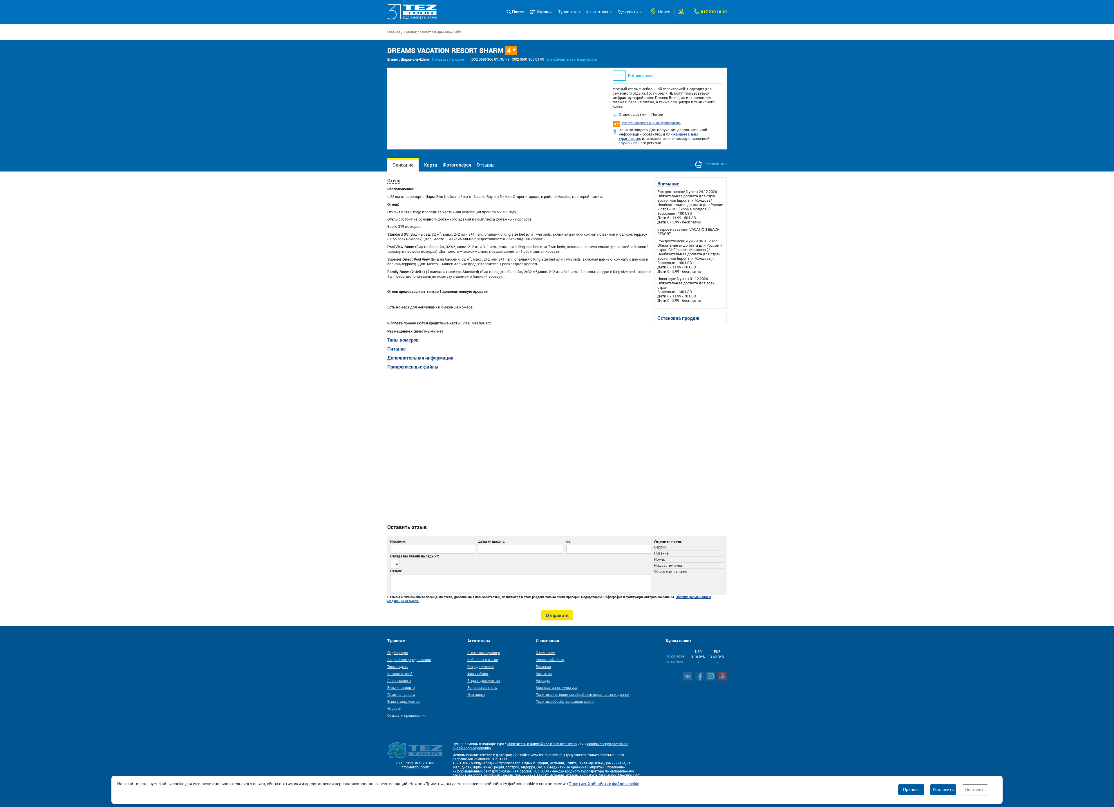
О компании (545, 652)
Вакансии (543, 666)
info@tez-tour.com (415, 767)
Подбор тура (397, 652)
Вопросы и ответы (482, 687)
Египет (425, 32)
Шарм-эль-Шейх (447, 32)
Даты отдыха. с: (491, 541)
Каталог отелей (400, 673)
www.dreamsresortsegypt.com (572, 59)
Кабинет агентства (482, 659)
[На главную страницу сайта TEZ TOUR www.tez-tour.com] (412, 11)
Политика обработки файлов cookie (565, 701)
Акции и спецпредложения (409, 659)
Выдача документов (403, 701)
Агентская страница (483, 652)
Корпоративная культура (556, 687)
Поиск (518, 12)
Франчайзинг (478, 673)
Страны (544, 12)
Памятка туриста (401, 694)
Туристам (567, 12)
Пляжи (657, 114)
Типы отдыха (397, 666)
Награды (543, 680)
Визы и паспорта (401, 687)
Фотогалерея (457, 165)
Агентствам (597, 12)
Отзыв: (396, 570)
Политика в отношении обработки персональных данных (583, 694)
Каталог (410, 32)
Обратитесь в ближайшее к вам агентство (542, 744)
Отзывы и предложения (406, 715)
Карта (430, 165)
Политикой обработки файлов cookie (604, 783)
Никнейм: (398, 541)
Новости (394, 708)
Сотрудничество (480, 666)
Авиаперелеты (399, 680)
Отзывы (486, 165)
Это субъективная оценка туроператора (651, 123)
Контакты (544, 673)
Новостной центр (550, 659)
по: (568, 541)
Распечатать (715, 164)
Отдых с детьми (633, 114)
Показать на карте (448, 59)
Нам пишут (476, 694)
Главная (393, 32)
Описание (403, 165)
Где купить (628, 12)
